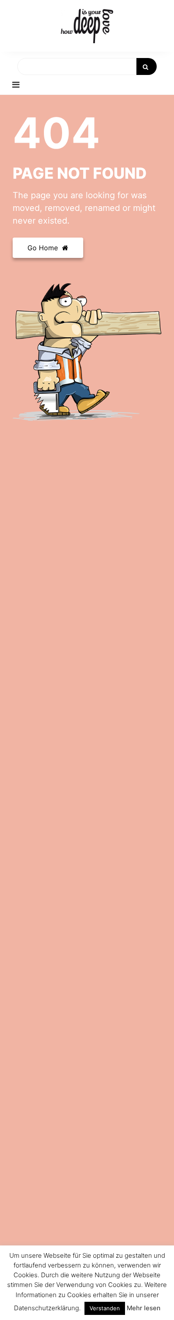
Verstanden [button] (105, 1308)
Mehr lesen (143, 1308)
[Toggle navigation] (16, 84)
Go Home (43, 248)
